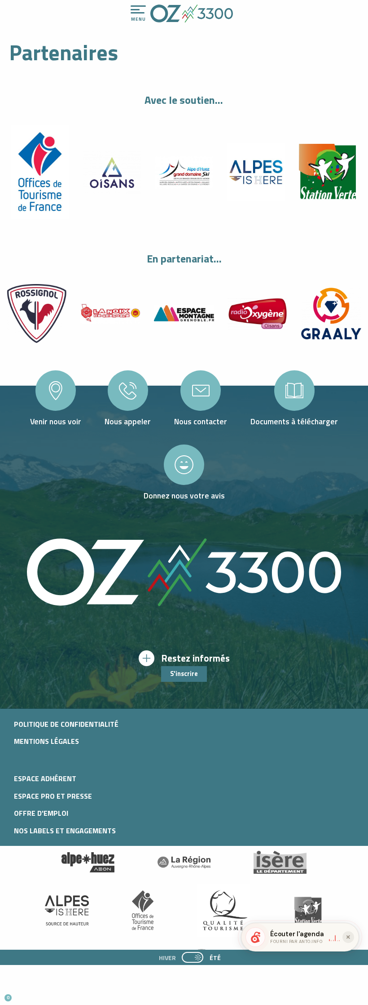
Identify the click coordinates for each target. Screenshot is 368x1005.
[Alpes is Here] (67, 910)
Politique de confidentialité (66, 724)
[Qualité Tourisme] (223, 910)
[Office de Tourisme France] (143, 910)
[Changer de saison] (195, 957)
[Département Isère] (280, 862)
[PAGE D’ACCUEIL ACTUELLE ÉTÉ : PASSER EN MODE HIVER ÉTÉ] (192, 957)
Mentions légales (46, 741)
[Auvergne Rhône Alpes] (184, 862)
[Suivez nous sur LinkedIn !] (66, 994)
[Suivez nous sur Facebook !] (51, 994)
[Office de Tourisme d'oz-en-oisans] (191, 13)
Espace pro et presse (53, 796)
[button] (83, 994)
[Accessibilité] (268, 10)
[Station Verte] (307, 910)
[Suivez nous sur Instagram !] (36, 994)
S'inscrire (184, 674)
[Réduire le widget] (348, 937)
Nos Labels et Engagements (65, 830)
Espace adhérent (45, 778)
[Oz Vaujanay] (88, 862)
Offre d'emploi (41, 813)
